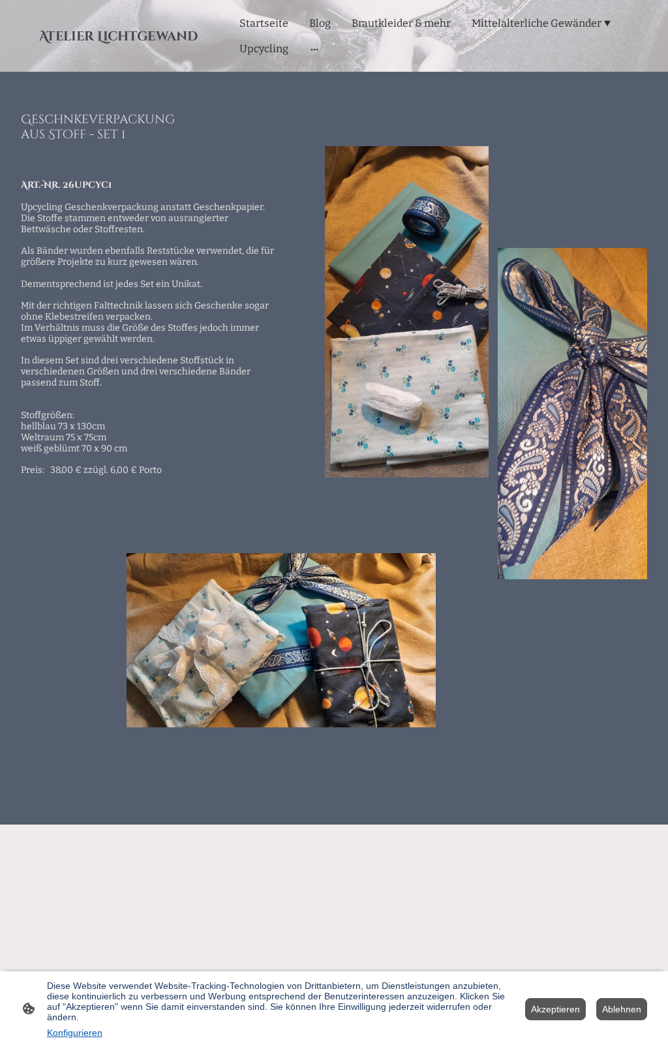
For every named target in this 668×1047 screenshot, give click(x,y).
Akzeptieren (555, 1009)
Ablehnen (621, 1009)
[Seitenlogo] (118, 53)
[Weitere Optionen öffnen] (314, 49)
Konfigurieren (74, 1032)
